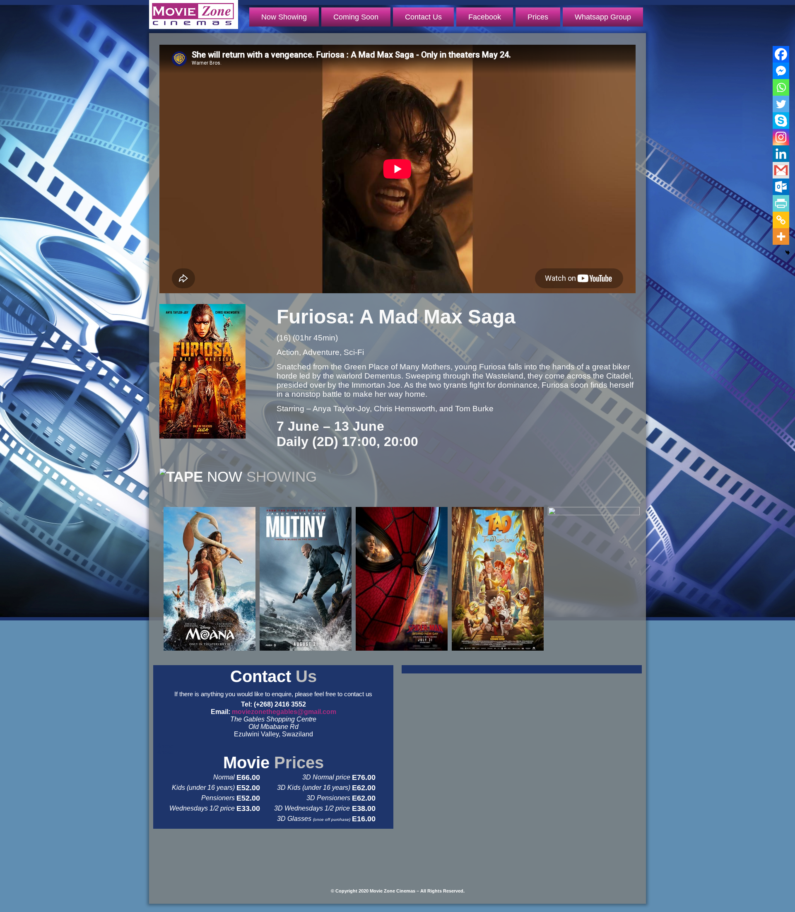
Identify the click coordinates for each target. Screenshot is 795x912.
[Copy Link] (781, 220)
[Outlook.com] (781, 187)
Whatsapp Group (603, 17)
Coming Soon (355, 17)
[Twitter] (781, 104)
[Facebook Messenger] (781, 71)
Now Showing (284, 17)
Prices (538, 17)
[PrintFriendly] (781, 203)
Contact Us (423, 17)
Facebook (484, 17)
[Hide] (787, 252)
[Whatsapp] (781, 87)
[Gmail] (781, 170)
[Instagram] (781, 137)
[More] (781, 236)
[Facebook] (781, 54)
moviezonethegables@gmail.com (284, 711)
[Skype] (781, 120)
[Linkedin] (781, 153)
